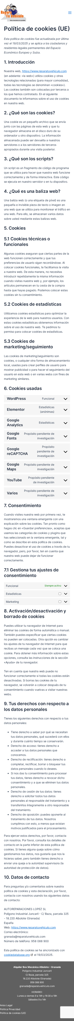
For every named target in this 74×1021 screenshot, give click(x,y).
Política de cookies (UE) (13, 1013)
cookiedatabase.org (17, 954)
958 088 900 (37, 982)
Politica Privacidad (10, 1009)
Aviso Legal (6, 1005)
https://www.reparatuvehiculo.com (44, 71)
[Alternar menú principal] (70, 13)
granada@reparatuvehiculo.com (37, 986)
